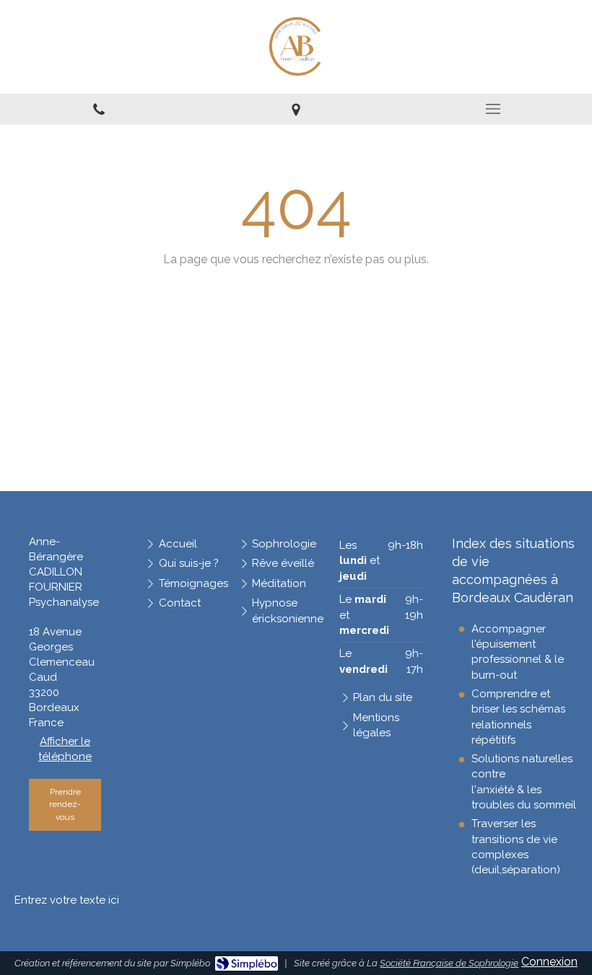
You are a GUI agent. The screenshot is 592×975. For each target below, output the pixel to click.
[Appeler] (98, 109)
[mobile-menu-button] (493, 108)
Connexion (549, 962)
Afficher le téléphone (65, 749)
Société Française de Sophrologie (449, 963)
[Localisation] (295, 109)
